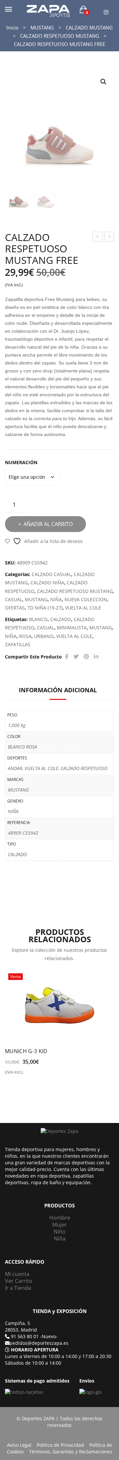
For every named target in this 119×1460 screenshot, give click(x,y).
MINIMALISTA (72, 627)
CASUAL (13, 599)
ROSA (25, 636)
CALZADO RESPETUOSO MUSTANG (59, 35)
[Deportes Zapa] (48, 10)
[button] (103, 82)
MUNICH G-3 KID (26, 1051)
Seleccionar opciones (33, 1075)
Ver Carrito (18, 1281)
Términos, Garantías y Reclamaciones (70, 1451)
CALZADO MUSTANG (89, 27)
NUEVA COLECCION (85, 599)
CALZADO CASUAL (51, 574)
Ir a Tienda (18, 1287)
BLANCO (38, 619)
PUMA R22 (97, 237)
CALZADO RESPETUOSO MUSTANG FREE (109, 237)
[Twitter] (76, 656)
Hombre (59, 1217)
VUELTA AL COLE (83, 608)
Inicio (12, 27)
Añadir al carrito (48, 524)
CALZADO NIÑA (47, 582)
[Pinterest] (86, 656)
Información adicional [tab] (58, 690)
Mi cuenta (17, 1274)
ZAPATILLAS (17, 644)
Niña (59, 1238)
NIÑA (56, 599)
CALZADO (60, 619)
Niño (59, 1231)
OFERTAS (15, 608)
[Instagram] (106, 12)
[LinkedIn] (96, 656)
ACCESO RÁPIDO (24, 1261)
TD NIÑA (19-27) (44, 608)
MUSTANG (42, 27)
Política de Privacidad (60, 1445)
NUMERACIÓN (21, 462)
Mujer (59, 1224)
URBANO (44, 636)
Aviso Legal (19, 1445)
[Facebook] (66, 656)
